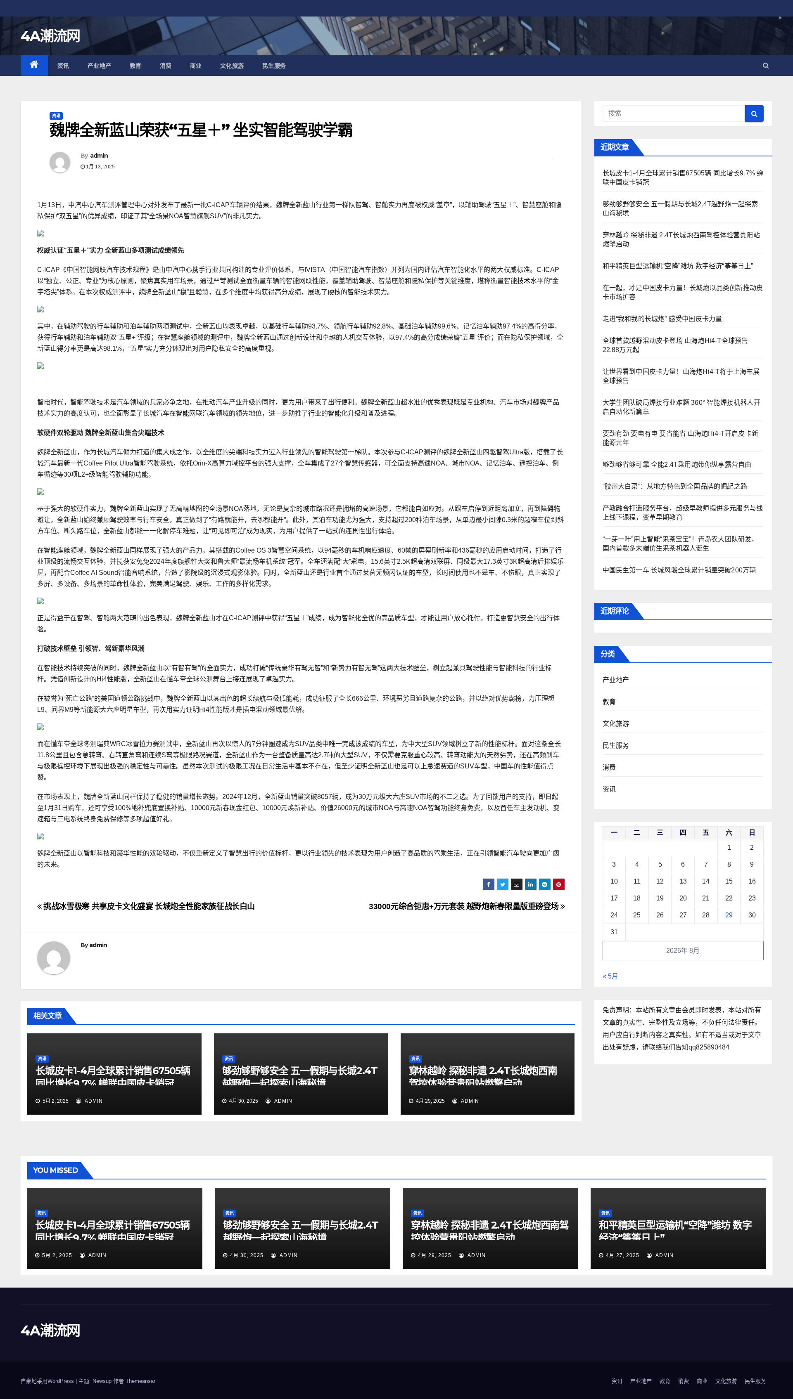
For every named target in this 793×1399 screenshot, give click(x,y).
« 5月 (610, 976)
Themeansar (140, 1381)
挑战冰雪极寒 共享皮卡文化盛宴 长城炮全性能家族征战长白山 (148, 906)
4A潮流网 (50, 36)
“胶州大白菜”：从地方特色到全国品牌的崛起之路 (675, 486)
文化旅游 (232, 65)
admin (99, 155)
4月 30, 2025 (247, 1255)
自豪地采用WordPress (48, 1381)
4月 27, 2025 (622, 1255)
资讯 (63, 65)
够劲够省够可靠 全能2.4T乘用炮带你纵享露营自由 (677, 464)
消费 (166, 65)
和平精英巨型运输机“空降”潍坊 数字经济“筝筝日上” (678, 265)
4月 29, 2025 (434, 1255)
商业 (196, 65)
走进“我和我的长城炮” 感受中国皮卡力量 (662, 318)
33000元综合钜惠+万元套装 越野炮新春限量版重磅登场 (464, 906)
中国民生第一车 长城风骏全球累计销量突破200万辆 (679, 570)
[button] (766, 65)
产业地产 (100, 65)
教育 (136, 65)
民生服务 (274, 65)
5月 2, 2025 (57, 1255)
